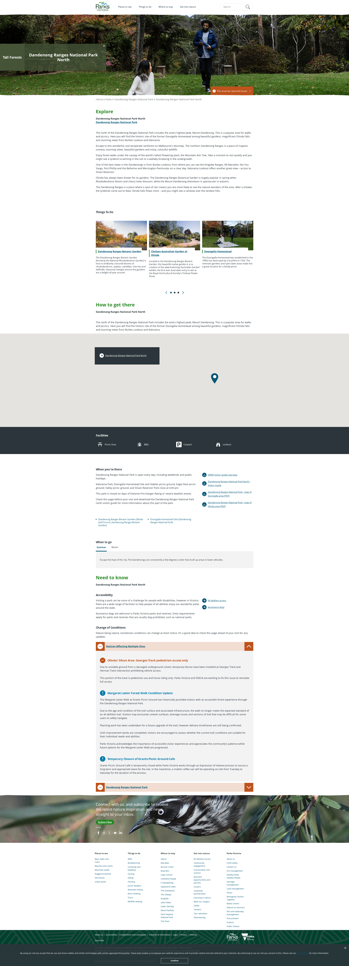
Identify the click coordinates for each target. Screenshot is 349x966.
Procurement (233, 918)
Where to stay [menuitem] (166, 6)
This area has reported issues (232, 91)
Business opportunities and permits (202, 880)
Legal (175, 934)
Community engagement (199, 864)
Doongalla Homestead (217, 251)
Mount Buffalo (167, 910)
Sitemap (193, 934)
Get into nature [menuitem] (188, 6)
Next (183, 292)
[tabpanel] (121, 247)
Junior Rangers (134, 885)
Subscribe (105, 822)
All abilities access (217, 600)
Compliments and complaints (132, 934)
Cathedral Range (168, 878)
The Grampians (168, 890)
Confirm (174, 960)
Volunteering (199, 917)
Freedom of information (160, 934)
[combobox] (236, 6)
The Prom (165, 921)
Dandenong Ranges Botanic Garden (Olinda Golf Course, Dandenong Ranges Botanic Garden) (120, 522)
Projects (230, 922)
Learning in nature (202, 897)
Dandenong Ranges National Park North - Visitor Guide (229, 483)
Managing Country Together (235, 898)
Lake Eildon (166, 902)
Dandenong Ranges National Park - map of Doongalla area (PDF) (230, 494)
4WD (130, 859)
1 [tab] (171, 292)
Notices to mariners (236, 907)
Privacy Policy (303, 953)
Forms (229, 892)
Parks (109, 99)
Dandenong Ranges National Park (134, 99)
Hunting (131, 881)
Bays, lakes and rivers (102, 860)
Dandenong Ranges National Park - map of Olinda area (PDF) (230, 504)
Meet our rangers (202, 901)
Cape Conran (167, 874)
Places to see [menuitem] (125, 6)
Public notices (233, 926)
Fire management (235, 871)
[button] (248, 7)
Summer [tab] (101, 547)
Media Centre (233, 903)
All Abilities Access (202, 859)
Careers (197, 886)
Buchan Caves (167, 867)
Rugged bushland (103, 874)
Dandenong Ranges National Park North (179, 99)
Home (99, 99)
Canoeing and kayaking (134, 868)
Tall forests (100, 877)
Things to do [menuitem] (145, 6)
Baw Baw (165, 863)
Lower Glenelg (167, 906)
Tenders (197, 909)
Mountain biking (135, 889)
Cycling (131, 874)
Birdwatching (134, 863)
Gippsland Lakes (168, 886)
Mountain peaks (102, 870)
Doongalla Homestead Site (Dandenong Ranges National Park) (170, 521)
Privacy (98, 827)
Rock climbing (134, 893)
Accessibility (111, 934)
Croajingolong (167, 882)
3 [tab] (178, 292)
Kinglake (165, 898)
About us (231, 859)
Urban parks (100, 881)
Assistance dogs (216, 607)
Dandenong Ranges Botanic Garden (119, 251)
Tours (130, 897)
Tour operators (200, 913)
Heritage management (233, 883)
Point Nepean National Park (167, 916)
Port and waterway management (235, 913)
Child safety (232, 863)
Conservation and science (202, 871)
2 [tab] (174, 292)
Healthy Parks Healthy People (233, 876)
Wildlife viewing (135, 901)
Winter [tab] (114, 547)
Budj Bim (165, 871)
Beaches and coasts (104, 866)
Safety (196, 905)
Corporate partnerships (200, 892)
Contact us (231, 867)
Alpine (164, 859)
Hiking (130, 877)
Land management (235, 888)
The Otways (166, 894)
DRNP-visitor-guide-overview (222, 474)
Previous (166, 292)
